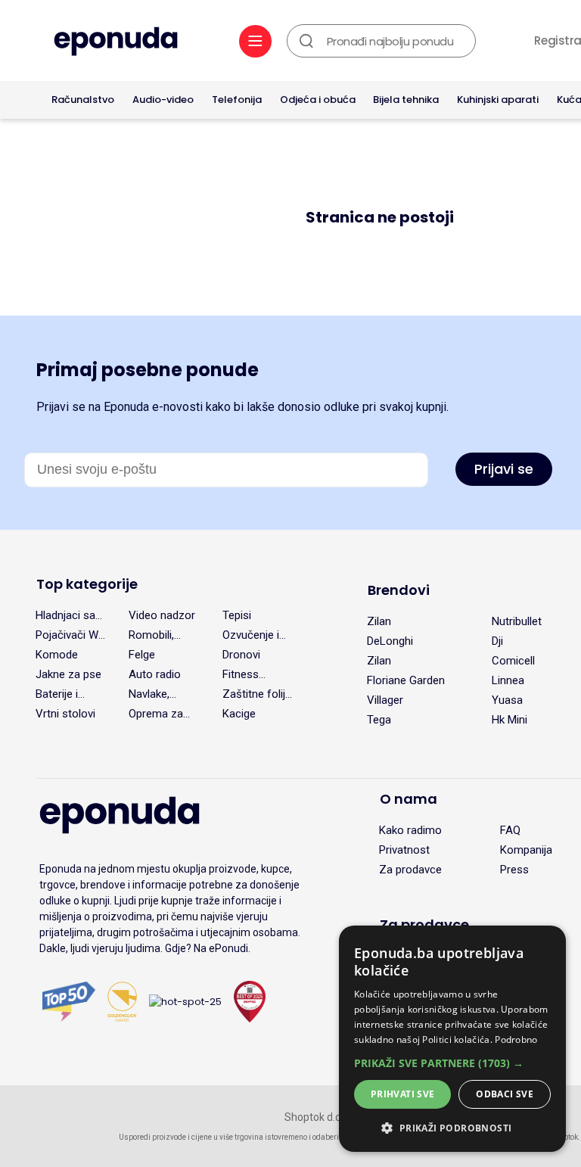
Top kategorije (87, 583)
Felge (142, 654)
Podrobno (516, 1039)
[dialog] (452, 1039)
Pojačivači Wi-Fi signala (70, 635)
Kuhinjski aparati (498, 99)
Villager (385, 700)
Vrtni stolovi (65, 713)
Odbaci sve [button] (504, 1094)
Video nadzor (162, 615)
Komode (57, 654)
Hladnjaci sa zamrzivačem (69, 615)
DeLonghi (390, 641)
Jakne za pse (68, 674)
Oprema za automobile (157, 713)
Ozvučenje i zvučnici (250, 635)
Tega (379, 720)
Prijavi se (503, 468)
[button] (452, 1063)
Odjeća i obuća (318, 99)
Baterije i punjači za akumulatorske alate (72, 694)
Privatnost (404, 850)
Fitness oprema (241, 674)
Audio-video (163, 99)
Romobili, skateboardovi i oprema (164, 635)
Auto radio (155, 674)
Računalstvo (82, 99)
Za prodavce (410, 869)
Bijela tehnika (406, 99)
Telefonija (237, 99)
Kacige (239, 713)
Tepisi (236, 615)
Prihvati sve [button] (403, 1094)
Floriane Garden (406, 680)
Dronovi (241, 654)
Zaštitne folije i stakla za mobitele (256, 694)
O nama (408, 798)
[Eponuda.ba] (115, 42)
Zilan (379, 621)
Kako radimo (410, 830)
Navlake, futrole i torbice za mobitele (154, 694)
